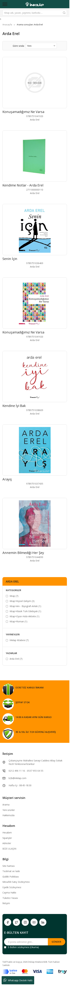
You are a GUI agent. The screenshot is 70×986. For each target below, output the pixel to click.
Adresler (6, 843)
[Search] (64, 12)
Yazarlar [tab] (11, 653)
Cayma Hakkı (9, 892)
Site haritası (8, 865)
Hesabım (7, 832)
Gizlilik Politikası (10, 876)
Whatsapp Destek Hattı (20, 980)
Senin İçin (9, 258)
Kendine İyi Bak (14, 405)
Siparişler (7, 838)
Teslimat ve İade (11, 871)
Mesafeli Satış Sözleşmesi (16, 881)
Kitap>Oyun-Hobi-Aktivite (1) (24, 616)
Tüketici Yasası (10, 898)
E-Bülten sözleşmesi (18, 947)
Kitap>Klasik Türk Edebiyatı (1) (25, 611)
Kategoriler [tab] (13, 590)
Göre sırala (18, 45)
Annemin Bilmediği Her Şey (23, 552)
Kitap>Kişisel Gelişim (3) (22, 601)
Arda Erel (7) (16, 658)
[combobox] (34, 12)
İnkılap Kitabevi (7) (19, 640)
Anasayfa (7, 24)
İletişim (6, 903)
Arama (5, 804)
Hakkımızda (8, 815)
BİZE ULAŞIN (9, 848)
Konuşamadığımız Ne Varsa (23, 112)
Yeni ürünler (8, 810)
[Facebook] (7, 922)
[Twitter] (16, 922)
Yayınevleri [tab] (13, 634)
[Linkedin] (42, 922)
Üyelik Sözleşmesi (11, 887)
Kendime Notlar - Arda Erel (22, 185)
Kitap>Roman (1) (18, 621)
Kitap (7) (14, 595)
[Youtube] (34, 922)
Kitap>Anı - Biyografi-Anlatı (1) (25, 606)
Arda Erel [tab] (12, 581)
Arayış (7, 479)
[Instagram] (25, 922)
